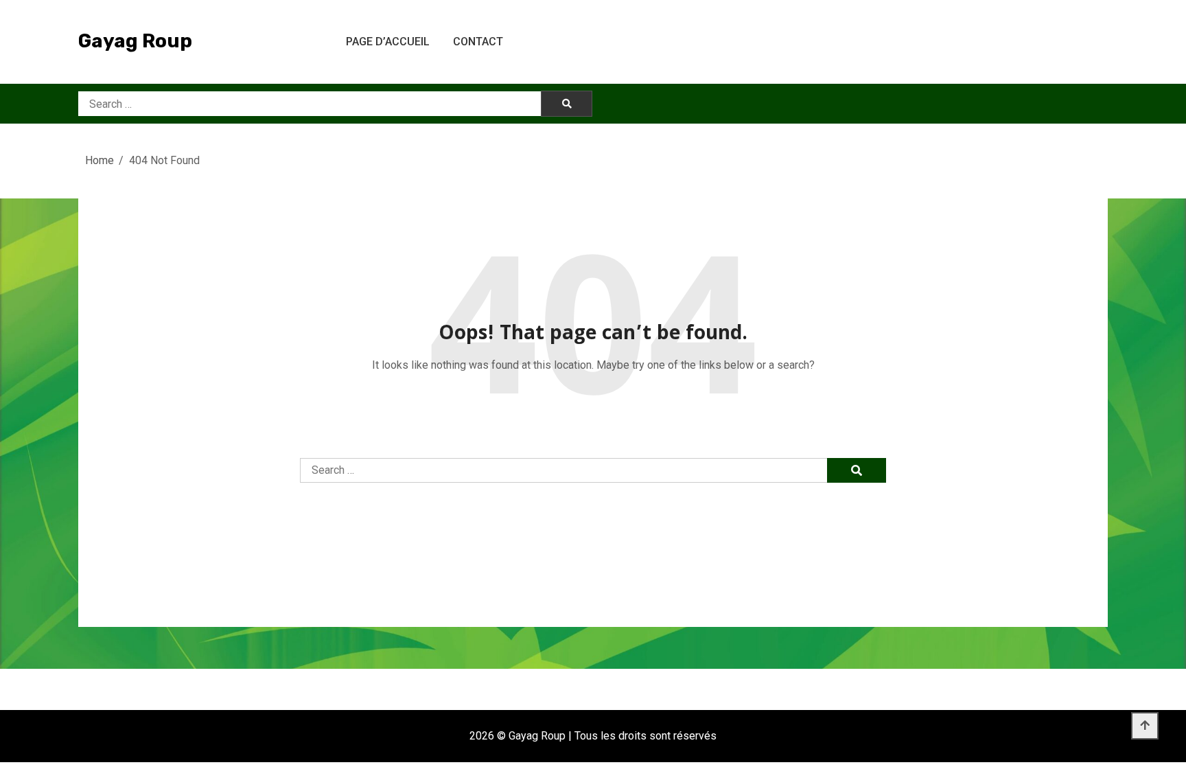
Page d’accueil (388, 41)
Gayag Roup (135, 41)
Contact (478, 41)
